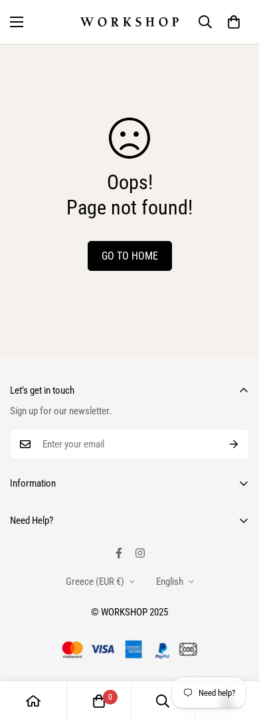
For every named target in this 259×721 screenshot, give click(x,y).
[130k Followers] (140, 553)
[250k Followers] (119, 553)
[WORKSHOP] (129, 22)
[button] (233, 22)
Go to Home (130, 256)
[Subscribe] (234, 444)
